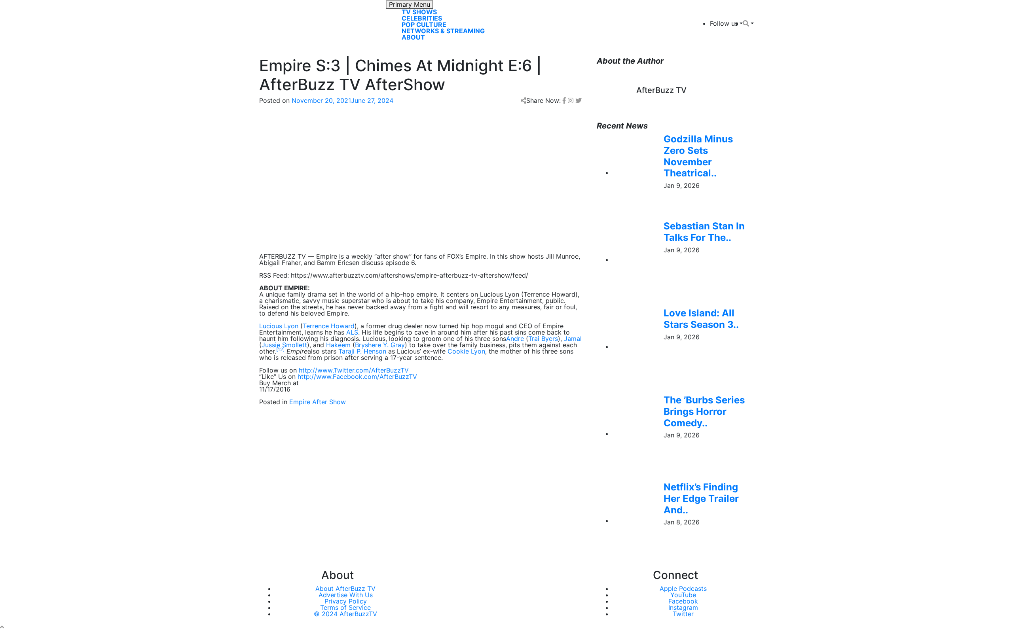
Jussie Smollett (284, 345)
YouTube (683, 595)
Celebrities (422, 18)
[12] (280, 349)
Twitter (683, 614)
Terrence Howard (329, 326)
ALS (352, 332)
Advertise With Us (346, 595)
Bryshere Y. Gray (380, 345)
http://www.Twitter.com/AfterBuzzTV (354, 370)
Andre (515, 338)
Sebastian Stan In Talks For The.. (704, 231)
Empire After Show (317, 402)
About (413, 37)
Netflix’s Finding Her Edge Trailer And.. (701, 498)
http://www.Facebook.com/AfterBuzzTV (357, 376)
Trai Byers (543, 338)
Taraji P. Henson (362, 351)
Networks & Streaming (443, 31)
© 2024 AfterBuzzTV (345, 614)
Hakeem (338, 345)
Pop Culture (424, 24)
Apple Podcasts (683, 588)
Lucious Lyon (278, 326)
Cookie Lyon (466, 351)
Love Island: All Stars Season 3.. (701, 318)
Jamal (573, 338)
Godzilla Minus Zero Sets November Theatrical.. (698, 156)
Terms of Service (345, 607)
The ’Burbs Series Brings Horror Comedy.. (704, 411)
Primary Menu (409, 4)
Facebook (683, 601)
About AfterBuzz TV (345, 588)
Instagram (683, 607)
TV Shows (419, 12)
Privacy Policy (345, 601)
